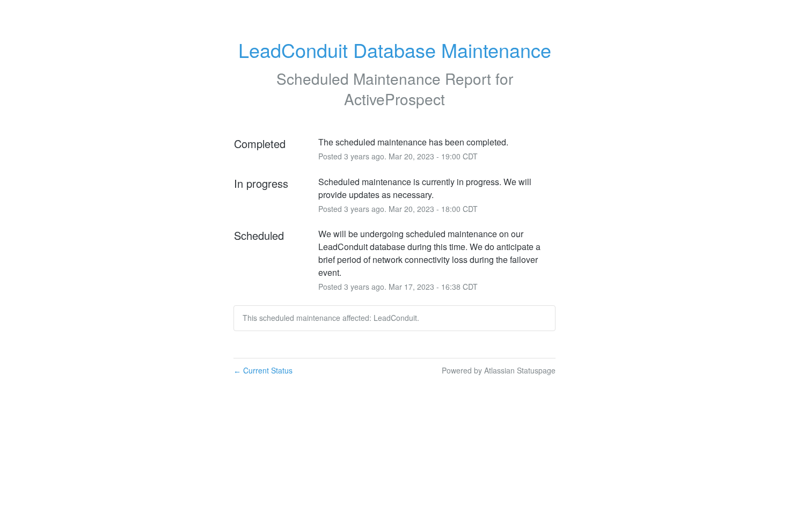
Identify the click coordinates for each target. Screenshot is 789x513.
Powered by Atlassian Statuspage (499, 370)
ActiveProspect (394, 98)
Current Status (263, 370)
